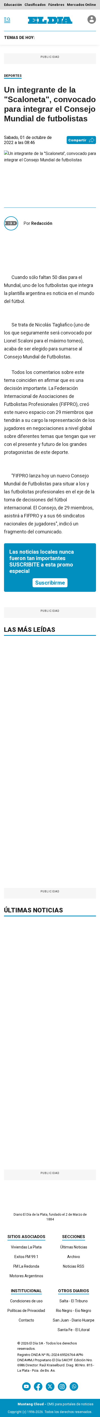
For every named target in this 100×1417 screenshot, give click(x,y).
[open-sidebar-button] (7, 20)
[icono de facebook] (38, 1386)
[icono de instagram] (62, 1386)
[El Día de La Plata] (50, 20)
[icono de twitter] (50, 1386)
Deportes (13, 76)
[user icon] (91, 22)
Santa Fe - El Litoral (74, 1330)
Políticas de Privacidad (26, 1310)
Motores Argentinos (26, 1276)
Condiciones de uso (26, 1301)
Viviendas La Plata (26, 1247)
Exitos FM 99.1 (26, 1257)
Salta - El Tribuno (73, 1301)
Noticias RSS (73, 1266)
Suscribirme (50, 583)
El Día (33, 1343)
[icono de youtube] (26, 1386)
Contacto (26, 1320)
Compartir (77, 140)
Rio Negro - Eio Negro (73, 1310)
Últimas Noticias (73, 1247)
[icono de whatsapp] (74, 1386)
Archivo (73, 1257)
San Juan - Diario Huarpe (73, 1320)
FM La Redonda (26, 1266)
